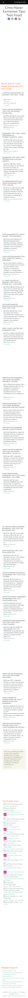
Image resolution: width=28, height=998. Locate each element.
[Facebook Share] (9, 18)
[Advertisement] (14, 35)
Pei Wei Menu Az (7, 976)
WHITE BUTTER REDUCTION (15, 872)
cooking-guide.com (13, 992)
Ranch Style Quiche (9, 843)
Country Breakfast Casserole (12, 812)
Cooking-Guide (20, 2)
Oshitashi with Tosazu (10, 853)
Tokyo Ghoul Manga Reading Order (12, 982)
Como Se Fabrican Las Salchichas (12, 972)
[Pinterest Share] (16, 18)
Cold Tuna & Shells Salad (11, 836)
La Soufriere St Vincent (9, 983)
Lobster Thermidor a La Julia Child (14, 900)
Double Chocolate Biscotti (11, 827)
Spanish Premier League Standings (12, 985)
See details (7, 105)
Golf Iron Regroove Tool (9, 974)
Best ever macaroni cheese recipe (13, 849)
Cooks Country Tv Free (9, 970)
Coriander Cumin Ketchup (11, 821)
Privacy (17, 994)
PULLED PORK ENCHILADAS (12, 886)
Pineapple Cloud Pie (13, 838)
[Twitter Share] (12, 18)
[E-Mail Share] (19, 18)
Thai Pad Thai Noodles (10, 806)
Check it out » (8, 767)
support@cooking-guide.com (16, 996)
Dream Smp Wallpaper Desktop (11, 987)
